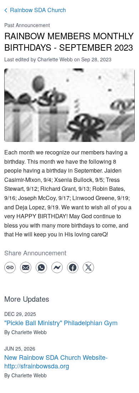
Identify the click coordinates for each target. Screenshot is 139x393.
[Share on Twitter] (88, 267)
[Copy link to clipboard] (10, 267)
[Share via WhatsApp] (41, 267)
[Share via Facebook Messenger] (57, 267)
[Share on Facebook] (72, 267)
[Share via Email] (25, 267)
